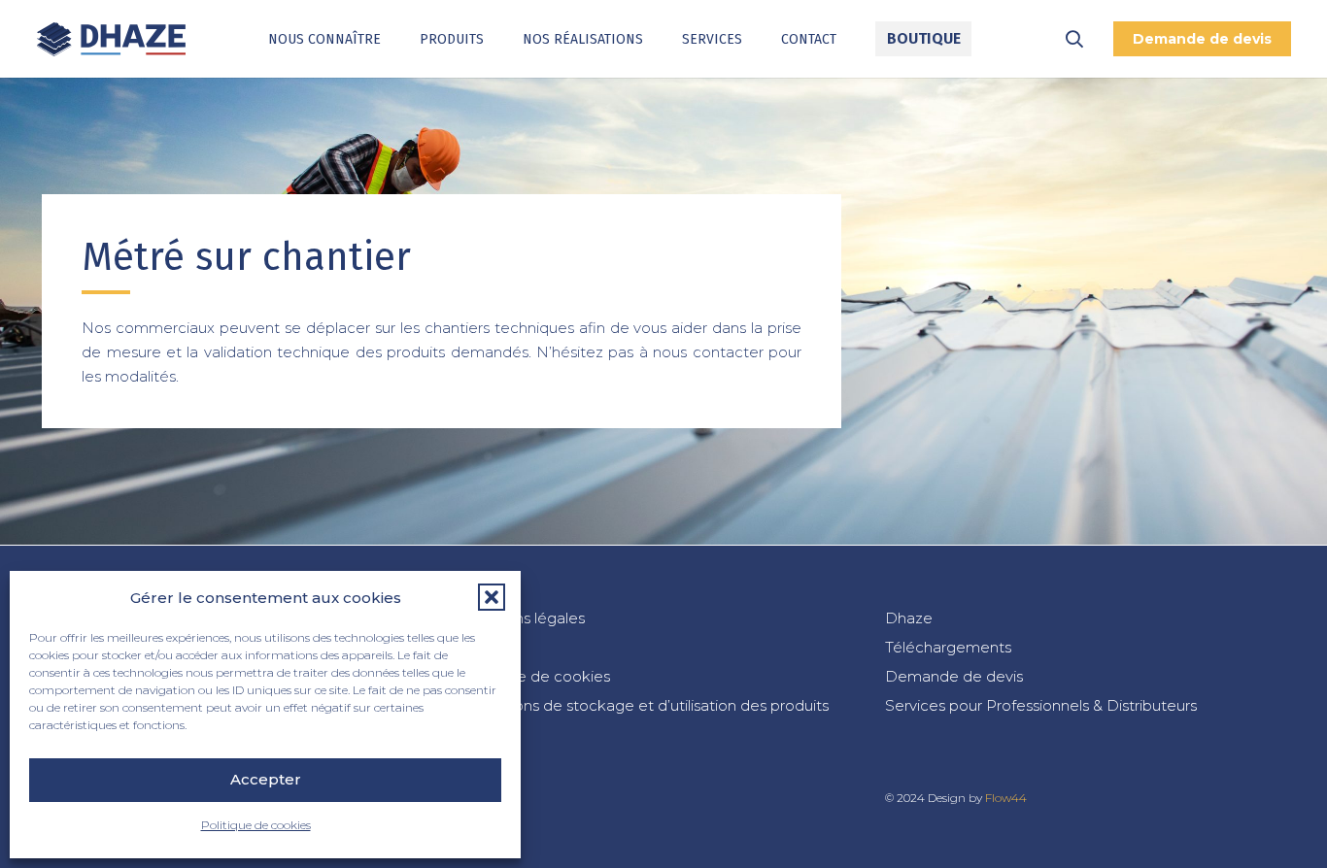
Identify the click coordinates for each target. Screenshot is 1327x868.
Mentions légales (524, 618)
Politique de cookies (256, 825)
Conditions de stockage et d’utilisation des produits (646, 705)
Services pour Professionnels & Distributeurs (1041, 705)
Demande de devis (954, 676)
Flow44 (1006, 797)
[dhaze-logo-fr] (111, 39)
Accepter (265, 779)
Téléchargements (948, 647)
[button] (491, 597)
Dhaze (909, 618)
